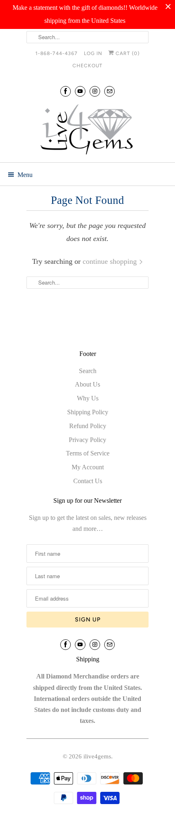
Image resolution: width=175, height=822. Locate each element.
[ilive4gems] (87, 130)
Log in (93, 53)
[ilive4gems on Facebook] (65, 91)
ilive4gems (97, 756)
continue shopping (111, 261)
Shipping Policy (87, 412)
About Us (87, 384)
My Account (88, 467)
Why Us (87, 398)
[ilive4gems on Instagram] (95, 91)
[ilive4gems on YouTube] (80, 91)
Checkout (87, 65)
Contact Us (87, 480)
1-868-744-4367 (56, 53)
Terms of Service (87, 453)
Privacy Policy (87, 439)
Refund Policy (87, 425)
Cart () (127, 53)
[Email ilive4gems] (109, 91)
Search (87, 370)
